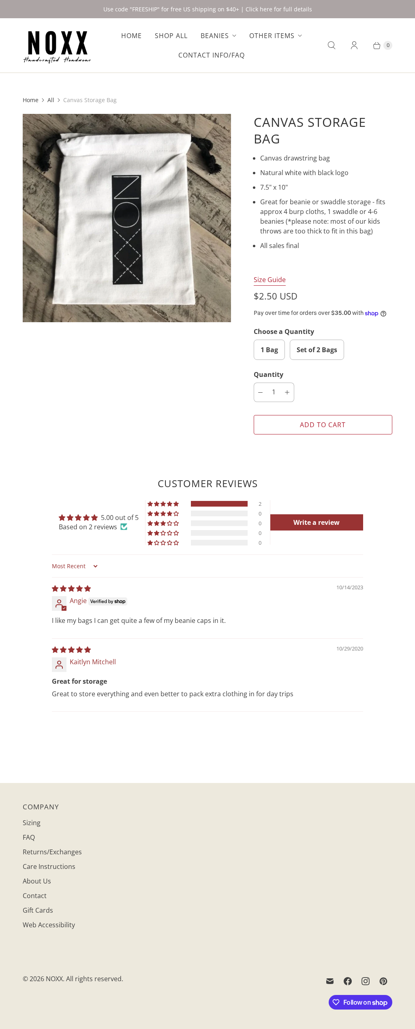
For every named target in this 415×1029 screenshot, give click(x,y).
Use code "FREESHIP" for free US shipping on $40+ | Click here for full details (207, 9)
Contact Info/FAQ (211, 55)
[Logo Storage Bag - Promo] (127, 218)
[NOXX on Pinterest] (383, 981)
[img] (71, 588)
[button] (164, 504)
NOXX (54, 978)
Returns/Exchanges (52, 851)
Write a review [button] (316, 522)
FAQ (29, 837)
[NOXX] (57, 45)
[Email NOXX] (330, 981)
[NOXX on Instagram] (365, 981)
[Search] (331, 45)
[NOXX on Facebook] (348, 981)
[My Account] (354, 45)
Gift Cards (38, 910)
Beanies (215, 35)
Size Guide (270, 280)
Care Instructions (49, 866)
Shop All (171, 35)
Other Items (272, 35)
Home (131, 35)
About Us (37, 881)
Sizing (32, 822)
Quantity (268, 374)
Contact (35, 895)
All (50, 100)
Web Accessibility (49, 924)
